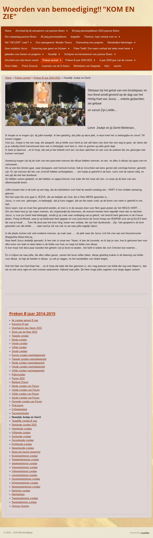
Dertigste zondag (21, 490)
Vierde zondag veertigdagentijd (28, 366)
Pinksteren (17, 405)
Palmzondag (18, 374)
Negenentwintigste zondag (26, 486)
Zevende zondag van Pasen (27, 401)
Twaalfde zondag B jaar (24, 420)
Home (8, 77)
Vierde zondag (19, 343)
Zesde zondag (19, 351)
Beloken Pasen (20, 382)
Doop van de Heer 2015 (24, 332)
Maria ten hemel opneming (26, 452)
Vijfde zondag (19, 347)
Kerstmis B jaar (20, 324)
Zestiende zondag (21, 436)
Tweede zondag (20, 335)
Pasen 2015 (18, 378)
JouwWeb (145, 533)
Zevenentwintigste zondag (26, 479)
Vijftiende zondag (21, 432)
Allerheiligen (18, 494)
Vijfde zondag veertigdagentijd (28, 370)
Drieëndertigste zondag (24, 502)
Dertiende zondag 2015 (24, 424)
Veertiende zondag (22, 428)
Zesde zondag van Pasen (25, 397)
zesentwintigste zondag (24, 475)
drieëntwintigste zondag (24, 463)
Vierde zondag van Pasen (26, 390)
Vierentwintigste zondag (25, 467)
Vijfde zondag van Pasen (25, 393)
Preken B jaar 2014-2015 (47, 77)
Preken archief (22, 77)
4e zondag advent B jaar (25, 320)
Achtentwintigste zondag (25, 482)
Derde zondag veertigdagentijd (28, 362)
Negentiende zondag (23, 448)
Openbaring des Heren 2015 (27, 328)
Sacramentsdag (20, 413)
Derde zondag (19, 339)
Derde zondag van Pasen (25, 386)
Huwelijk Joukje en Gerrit (77, 77)
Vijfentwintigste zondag (24, 471)
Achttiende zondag (22, 444)
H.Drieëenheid (19, 409)
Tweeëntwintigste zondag (25, 459)
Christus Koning (20, 506)
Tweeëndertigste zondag (25, 498)
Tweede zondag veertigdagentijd (29, 359)
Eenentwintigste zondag (25, 455)
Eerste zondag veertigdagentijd (28, 355)
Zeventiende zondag (23, 440)
